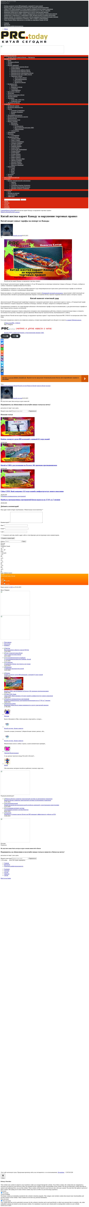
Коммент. (7, 645)
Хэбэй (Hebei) (15, 148)
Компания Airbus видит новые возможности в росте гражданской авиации (26, 12)
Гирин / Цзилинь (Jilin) (18, 159)
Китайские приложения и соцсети (18, 116)
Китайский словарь (13, 106)
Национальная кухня (14, 120)
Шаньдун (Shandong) (17, 165)
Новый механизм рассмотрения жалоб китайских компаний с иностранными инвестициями (31, 805)
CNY (11, 587)
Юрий (6, 765)
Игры (12, 171)
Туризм (10, 176)
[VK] (44, 357)
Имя (2, 525)
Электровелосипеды (21, 79)
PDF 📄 (15, 336)
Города (10, 109)
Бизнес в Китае (10, 59)
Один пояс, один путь (17, 99)
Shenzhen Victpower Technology (20, 188)
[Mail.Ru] (44, 368)
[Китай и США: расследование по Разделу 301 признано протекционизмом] (18, 462)
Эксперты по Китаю (14, 102)
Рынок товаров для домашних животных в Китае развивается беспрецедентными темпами (31, 17)
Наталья (6, 716)
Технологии (14, 124)
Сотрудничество (12, 194)
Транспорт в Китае (16, 76)
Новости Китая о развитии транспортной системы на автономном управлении (27, 800)
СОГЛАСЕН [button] (69, 1172)
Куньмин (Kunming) (17, 112)
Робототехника (19, 129)
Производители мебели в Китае (20, 70)
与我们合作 (11, 196)
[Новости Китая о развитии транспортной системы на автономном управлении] (28, 798)
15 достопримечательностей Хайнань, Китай (17, 659)
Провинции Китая (13, 137)
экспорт (48, 385)
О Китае (7, 104)
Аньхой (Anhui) (15, 138)
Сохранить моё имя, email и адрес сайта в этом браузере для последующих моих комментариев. (31, 535)
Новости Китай (31, 385)
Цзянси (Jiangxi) (16, 157)
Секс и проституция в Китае (12, 654)
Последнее (7, 644)
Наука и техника (12, 121)
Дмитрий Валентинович (11, 753)
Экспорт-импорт (13, 96)
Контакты (7, 24)
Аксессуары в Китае (21, 77)
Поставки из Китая (11, 177)
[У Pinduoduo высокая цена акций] (8, 667)
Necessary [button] (3, 1191)
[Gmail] (44, 354)
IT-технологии (19, 126)
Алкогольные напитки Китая (19, 67)
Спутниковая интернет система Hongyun (16, 809)
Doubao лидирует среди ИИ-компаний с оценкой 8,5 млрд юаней (23, 6)
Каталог (7, 179)
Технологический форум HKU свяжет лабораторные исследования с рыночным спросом (30, 13)
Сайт (2, 532)
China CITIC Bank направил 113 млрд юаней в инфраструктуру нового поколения (28, 9)
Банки (9, 60)
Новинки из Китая (16, 87)
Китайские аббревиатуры (15, 107)
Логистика (11, 93)
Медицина (14, 123)
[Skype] (44, 362)
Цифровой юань (16, 101)
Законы (10, 63)
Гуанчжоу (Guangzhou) (18, 110)
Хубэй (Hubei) (15, 152)
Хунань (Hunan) (16, 154)
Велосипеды (18, 81)
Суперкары (14, 88)
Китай (16, 385)
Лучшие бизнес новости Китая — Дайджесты (21, 57)
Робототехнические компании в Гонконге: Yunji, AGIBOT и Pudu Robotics (26, 18)
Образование (11, 132)
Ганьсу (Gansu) (15, 140)
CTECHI (13, 184)
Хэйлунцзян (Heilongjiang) (19, 149)
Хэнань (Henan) (15, 151)
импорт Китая (5, 385)
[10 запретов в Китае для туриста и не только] (8, 662)
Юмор (13, 173)
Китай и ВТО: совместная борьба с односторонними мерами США (24, 332)
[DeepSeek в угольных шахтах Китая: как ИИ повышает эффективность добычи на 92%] (7, 813)
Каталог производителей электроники (19, 180)
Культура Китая (12, 118)
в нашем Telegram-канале (74, 320)
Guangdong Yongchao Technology (20, 185)
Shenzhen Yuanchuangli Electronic (20, 187)
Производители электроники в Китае (22, 73)
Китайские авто (12, 84)
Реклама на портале (13, 193)
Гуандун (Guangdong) (17, 141)
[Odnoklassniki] (44, 351)
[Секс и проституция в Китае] (13, 653)
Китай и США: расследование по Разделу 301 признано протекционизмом (26, 7)
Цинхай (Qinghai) (16, 162)
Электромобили (16, 90)
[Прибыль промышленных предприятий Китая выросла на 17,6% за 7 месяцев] (13, 496)
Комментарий (5, 522)
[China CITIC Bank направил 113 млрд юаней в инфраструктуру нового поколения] (18, 488)
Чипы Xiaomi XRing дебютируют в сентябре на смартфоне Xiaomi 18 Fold (26, 20)
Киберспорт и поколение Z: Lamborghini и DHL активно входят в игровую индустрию (29, 15)
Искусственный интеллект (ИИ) (24, 127)
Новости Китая (10, 56)
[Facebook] (44, 340)
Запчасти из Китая (20, 82)
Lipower (13, 182)
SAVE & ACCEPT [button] (6, 1205)
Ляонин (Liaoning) (16, 160)
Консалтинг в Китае (14, 91)
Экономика (11, 98)
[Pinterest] (44, 346)
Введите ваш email (6, 411)
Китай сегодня (17, 235)
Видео (13, 169)
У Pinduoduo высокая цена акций (14, 668)
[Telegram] (44, 365)
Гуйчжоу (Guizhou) (16, 143)
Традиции (11, 174)
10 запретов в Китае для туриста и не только (17, 664)
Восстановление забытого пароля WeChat (16, 650)
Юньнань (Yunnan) (16, 163)
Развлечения (11, 166)
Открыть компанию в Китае (16, 95)
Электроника (15, 130)
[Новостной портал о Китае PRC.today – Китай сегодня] (25, 44)
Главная (6, 23)
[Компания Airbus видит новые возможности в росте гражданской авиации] (10, 703)
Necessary (5, 1193)
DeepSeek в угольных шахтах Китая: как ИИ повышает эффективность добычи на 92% (30, 814)
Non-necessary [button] (5, 1199)
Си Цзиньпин (15, 135)
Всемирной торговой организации (52, 293)
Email (3, 528)
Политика (11, 134)
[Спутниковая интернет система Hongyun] (14, 808)
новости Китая (41, 385)
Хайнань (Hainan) (16, 146)
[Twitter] (44, 343)
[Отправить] (44, 373)
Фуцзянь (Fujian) (16, 145)
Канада (11, 385)
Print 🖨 (5, 336)
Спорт (13, 168)
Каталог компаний (13, 65)
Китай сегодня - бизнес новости (13, 728)
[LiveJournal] (44, 371)
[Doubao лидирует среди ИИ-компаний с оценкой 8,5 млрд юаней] (18, 435)
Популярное (7, 642)
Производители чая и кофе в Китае (21, 74)
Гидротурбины (15, 68)
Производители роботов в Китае (21, 71)
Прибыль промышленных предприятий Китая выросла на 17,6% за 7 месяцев (27, 10)
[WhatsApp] (44, 348)
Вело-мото (14, 85)
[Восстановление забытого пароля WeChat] (7, 648)
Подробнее (61, 1172)
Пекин (13, 113)
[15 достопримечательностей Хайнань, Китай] (14, 657)
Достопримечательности (15, 115)
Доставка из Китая (13, 62)
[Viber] (44, 359)
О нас (9, 191)
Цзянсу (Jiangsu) (16, 155)
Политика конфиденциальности (13, 26)
